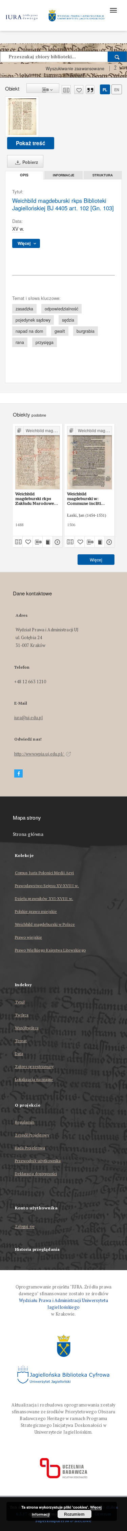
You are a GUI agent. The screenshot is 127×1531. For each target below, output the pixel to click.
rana (20, 342)
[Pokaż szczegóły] (57, 541)
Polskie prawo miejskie (36, 911)
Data (19, 1053)
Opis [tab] (24, 175)
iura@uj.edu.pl (28, 718)
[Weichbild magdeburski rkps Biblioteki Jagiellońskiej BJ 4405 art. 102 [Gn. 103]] (22, 116)
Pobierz (29, 162)
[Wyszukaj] (117, 56)
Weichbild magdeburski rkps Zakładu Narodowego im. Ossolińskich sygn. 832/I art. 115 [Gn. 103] (37, 498)
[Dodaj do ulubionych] (78, 89)
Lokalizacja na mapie (34, 1079)
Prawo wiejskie (28, 937)
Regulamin (25, 1122)
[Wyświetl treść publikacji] (47, 541)
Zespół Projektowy (32, 1134)
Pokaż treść (30, 143)
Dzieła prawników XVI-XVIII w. (44, 898)
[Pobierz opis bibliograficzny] (38, 541)
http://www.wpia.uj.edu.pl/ (39, 754)
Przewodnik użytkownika (38, 1160)
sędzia (68, 320)
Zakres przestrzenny (34, 1066)
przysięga (45, 342)
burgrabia (85, 331)
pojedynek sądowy (33, 320)
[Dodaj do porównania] (66, 89)
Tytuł (20, 1001)
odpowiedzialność (61, 309)
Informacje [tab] (63, 175)
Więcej (96, 559)
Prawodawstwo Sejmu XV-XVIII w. (47, 885)
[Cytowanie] (90, 89)
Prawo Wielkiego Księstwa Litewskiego (50, 950)
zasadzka (24, 309)
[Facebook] (18, 774)
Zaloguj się (25, 1226)
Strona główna (28, 834)
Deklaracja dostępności (36, 1173)
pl (105, 89)
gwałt (60, 331)
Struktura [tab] (102, 175)
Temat (21, 1040)
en (116, 89)
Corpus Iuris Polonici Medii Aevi (44, 872)
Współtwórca (27, 1027)
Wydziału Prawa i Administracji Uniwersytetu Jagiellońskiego (63, 1304)
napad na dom (29, 331)
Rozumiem (74, 1514)
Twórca (22, 1014)
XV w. (18, 228)
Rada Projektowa (30, 1147)
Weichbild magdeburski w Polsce (45, 924)
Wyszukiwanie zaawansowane (75, 68)
